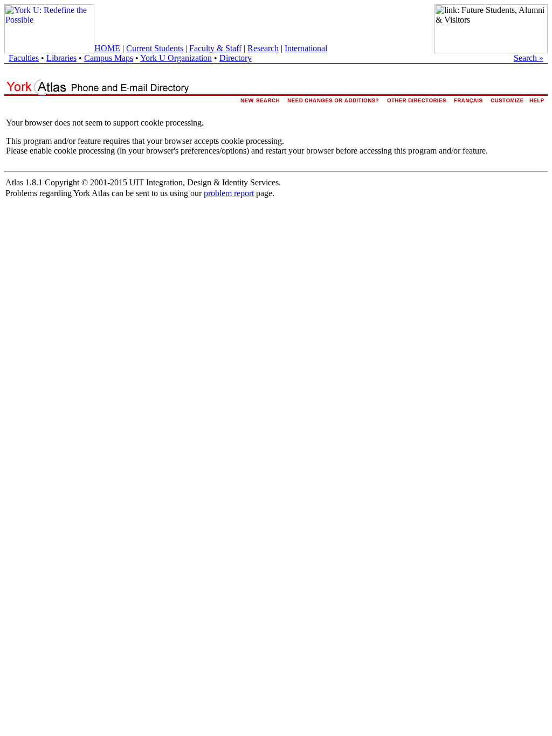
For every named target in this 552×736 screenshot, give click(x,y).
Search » (528, 58)
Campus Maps (108, 58)
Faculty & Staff (215, 48)
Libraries (61, 58)
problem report (229, 193)
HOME (107, 48)
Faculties (24, 58)
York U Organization (176, 58)
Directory (235, 58)
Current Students (154, 48)
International (306, 48)
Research (263, 48)
